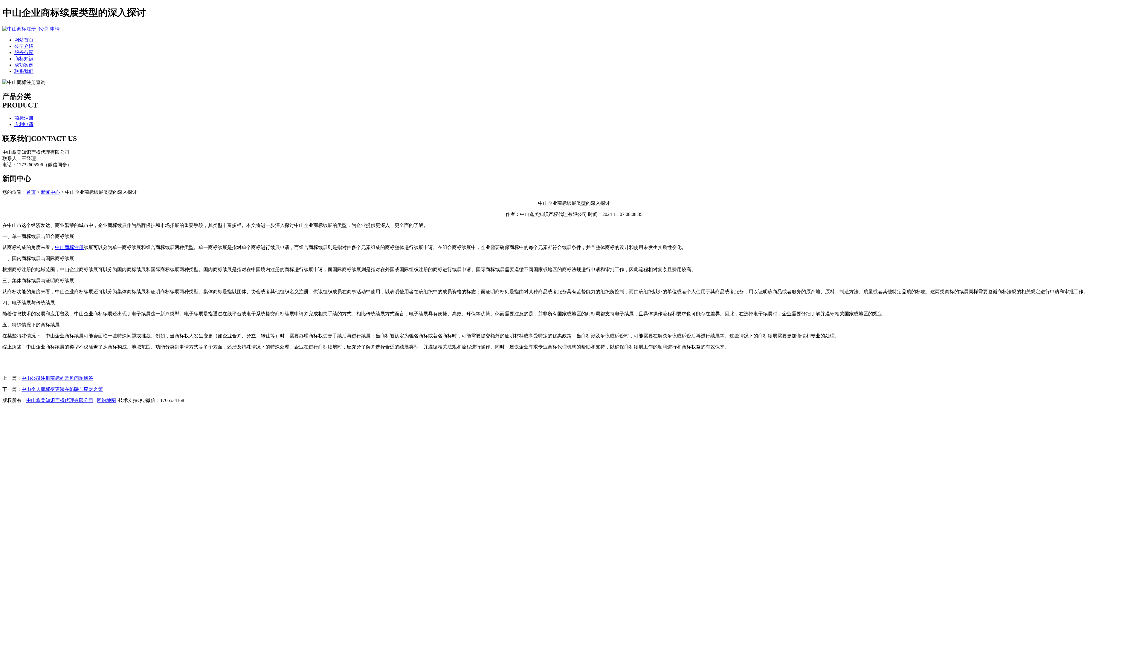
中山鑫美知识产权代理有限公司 (59, 400)
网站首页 (23, 39)
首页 (31, 192)
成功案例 (23, 64)
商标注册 (23, 118)
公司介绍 (23, 46)
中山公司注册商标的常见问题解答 (57, 378)
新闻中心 (50, 192)
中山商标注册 (69, 247)
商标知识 (23, 58)
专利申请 (23, 124)
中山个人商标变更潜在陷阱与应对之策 (62, 389)
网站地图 (106, 400)
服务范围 (23, 52)
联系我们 (23, 71)
